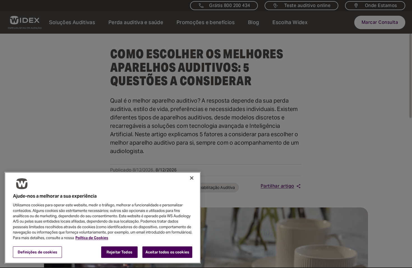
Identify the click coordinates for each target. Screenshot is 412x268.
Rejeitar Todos (119, 251)
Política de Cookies (91, 237)
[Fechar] (192, 178)
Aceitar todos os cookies (167, 251)
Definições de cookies (37, 251)
